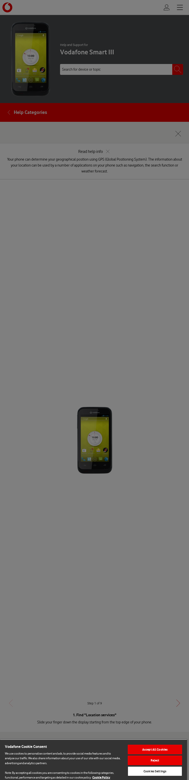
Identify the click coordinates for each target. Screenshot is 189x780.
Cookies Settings (154, 771)
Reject (155, 760)
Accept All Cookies (155, 749)
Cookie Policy (101, 777)
